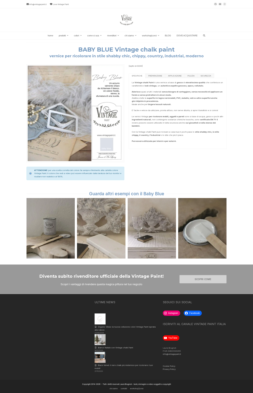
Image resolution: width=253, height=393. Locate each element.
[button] (204, 35)
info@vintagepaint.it (38, 4)
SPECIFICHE (137, 76)
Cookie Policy (169, 366)
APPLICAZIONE (175, 76)
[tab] (137, 75)
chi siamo (114, 388)
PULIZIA (191, 76)
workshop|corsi (136, 388)
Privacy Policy (169, 369)
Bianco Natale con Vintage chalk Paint (115, 347)
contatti (124, 388)
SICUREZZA (206, 76)
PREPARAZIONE (155, 76)
